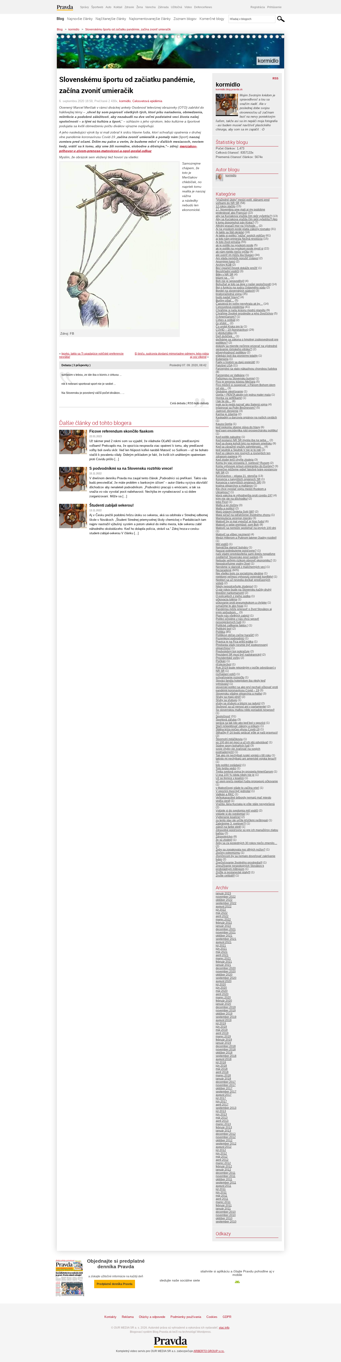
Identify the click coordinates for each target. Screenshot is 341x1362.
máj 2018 (222, 1069)
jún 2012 (221, 1153)
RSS (275, 78)
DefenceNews (203, 7)
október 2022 (224, 900)
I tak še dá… (223, 401)
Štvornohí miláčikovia (229, 739)
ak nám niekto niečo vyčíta (232, 251)
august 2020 (224, 981)
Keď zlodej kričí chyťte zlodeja (235, 459)
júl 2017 (221, 1098)
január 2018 (223, 1078)
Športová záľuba (226, 719)
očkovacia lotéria (226, 599)
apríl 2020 (222, 994)
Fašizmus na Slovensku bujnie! (235, 378)
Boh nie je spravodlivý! (230, 281)
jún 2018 (221, 1065)
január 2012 (223, 1169)
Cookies (211, 1317)
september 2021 (226, 939)
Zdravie (129, 7)
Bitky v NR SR (224, 274)
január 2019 (223, 1043)
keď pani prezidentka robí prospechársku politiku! (247, 430)
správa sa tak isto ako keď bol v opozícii (240, 723)
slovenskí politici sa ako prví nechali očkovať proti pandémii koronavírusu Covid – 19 (247, 689)
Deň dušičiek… (225, 336)
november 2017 (226, 1085)
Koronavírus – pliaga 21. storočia (236, 476)
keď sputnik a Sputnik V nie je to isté (238, 450)
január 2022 (223, 926)
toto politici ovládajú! (228, 765)
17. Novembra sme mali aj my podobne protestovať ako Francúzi (240, 211)
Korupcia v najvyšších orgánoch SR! (238, 482)
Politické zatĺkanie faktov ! (232, 625)
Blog (60, 18)
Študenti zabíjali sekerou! (111, 505)
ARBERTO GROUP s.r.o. (208, 1351)
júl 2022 (221, 909)
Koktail (118, 7)
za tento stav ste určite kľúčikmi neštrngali (242, 820)
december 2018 (226, 1046)
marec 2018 (223, 1075)
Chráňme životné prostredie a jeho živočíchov (244, 313)
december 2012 (226, 1134)
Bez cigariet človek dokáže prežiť (236, 268)
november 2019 (226, 1010)
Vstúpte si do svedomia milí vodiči (237, 810)
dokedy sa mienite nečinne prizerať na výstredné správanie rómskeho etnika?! (246, 347)
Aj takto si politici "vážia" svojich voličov (240, 235)
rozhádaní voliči (226, 674)
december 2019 (226, 1007)
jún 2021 (221, 948)
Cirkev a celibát (225, 320)
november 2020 (226, 971)
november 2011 (225, 1176)
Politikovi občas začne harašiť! (235, 635)
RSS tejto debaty (198, 403)
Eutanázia (222, 359)
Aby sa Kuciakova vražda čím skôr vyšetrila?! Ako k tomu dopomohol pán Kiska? (246, 221)
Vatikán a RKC (225, 794)
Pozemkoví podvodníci (230, 638)
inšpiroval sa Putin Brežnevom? (236, 407)
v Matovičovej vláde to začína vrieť (237, 787)
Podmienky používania (185, 1317)
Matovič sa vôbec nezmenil (233, 534)
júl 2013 (221, 1111)
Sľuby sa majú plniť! (228, 697)
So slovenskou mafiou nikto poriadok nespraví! (245, 710)
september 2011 (226, 1182)
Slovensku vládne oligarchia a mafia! (239, 693)
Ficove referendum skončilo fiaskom (121, 431)
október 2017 (224, 1088)
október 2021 (224, 935)
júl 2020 (221, 984)
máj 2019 (222, 1030)
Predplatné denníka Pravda (114, 1284)
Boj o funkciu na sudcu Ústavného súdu (241, 287)
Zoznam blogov (185, 18)
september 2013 (226, 1108)
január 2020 (223, 1004)
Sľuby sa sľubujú (226, 700)
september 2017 (226, 1091)
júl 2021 (221, 945)
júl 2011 (221, 1189)
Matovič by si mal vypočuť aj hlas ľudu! (240, 521)
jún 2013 (221, 1114)
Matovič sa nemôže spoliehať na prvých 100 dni (246, 528)
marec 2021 (223, 958)
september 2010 (226, 1221)
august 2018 (224, 1059)
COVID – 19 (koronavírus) (232, 329)
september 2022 (226, 903)
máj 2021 (222, 952)
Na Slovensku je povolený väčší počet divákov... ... (92, 393)
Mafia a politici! (225, 508)
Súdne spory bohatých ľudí (233, 745)
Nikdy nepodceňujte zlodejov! (234, 586)
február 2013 (224, 1127)
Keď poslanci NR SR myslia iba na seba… (242, 440)
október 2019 (224, 1013)
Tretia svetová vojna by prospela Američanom (244, 771)
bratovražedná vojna (229, 294)
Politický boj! (224, 628)
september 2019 (226, 1017)
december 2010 (226, 1211)
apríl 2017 (222, 1104)
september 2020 (226, 978)
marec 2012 (223, 1163)
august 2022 (224, 906)
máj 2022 (222, 913)
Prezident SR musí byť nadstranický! (238, 654)
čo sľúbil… (222, 323)
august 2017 (224, 1095)
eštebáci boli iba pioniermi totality (237, 355)
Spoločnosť (223, 716)
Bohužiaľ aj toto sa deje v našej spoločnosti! (243, 284)
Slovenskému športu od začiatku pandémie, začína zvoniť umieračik (128, 29)
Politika (220, 632)
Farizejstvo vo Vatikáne (230, 375)
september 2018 (226, 1056)
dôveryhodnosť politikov (231, 352)
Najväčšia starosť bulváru (232, 547)
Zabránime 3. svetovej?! (231, 823)
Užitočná (176, 7)
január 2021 (223, 965)
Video (188, 7)
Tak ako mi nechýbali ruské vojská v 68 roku (243, 755)
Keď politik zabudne (228, 437)
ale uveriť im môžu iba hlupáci (235, 255)
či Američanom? (226, 316)
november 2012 (226, 1137)
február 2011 (224, 1205)
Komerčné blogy (211, 18)
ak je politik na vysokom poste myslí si (239, 248)
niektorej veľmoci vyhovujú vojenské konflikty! (244, 576)
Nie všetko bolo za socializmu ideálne (239, 573)
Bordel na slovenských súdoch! (235, 290)
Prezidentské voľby (228, 658)
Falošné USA (224, 365)
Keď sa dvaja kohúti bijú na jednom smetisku (244, 443)
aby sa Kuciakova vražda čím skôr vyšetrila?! (244, 216)
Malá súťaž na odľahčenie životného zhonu (243, 515)
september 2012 (226, 1143)
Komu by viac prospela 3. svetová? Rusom (242, 463)
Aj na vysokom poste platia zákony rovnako (243, 229)
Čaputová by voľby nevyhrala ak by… (239, 303)
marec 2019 (223, 1036)
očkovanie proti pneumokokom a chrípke (241, 602)
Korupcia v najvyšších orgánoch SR (238, 479)
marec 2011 (223, 1202)
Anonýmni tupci (225, 261)
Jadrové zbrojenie (227, 411)
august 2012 (224, 1146)
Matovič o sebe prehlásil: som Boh (237, 524)
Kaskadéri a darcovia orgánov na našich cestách (246, 417)
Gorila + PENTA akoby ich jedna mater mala (243, 394)
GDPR (227, 1317)
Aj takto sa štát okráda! (230, 232)
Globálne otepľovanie (229, 391)
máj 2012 (222, 1156)
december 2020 (226, 968)
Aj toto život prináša (228, 242)
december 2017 (226, 1082)
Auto (108, 7)
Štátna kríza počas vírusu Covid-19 (238, 729)
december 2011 (225, 1172)
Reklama (128, 1317)
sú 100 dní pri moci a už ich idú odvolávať (242, 742)
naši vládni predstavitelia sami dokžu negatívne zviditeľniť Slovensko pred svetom (245, 555)
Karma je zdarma (226, 414)
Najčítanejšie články (111, 18)
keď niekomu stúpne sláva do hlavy (238, 427)
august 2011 (223, 1185)
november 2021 (226, 932)
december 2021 (226, 929)
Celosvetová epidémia (147, 101)
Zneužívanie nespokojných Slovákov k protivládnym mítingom (240, 867)
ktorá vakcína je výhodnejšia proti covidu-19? (244, 495)
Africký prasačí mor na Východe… (237, 225)
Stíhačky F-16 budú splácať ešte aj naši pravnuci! (247, 732)
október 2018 (224, 1052)
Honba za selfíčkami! (229, 398)
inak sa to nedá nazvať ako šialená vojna (241, 404)
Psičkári (221, 661)
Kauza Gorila (224, 424)
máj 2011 (221, 1195)
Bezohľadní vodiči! (227, 271)
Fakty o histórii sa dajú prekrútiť (235, 362)
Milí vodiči (222, 544)
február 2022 (224, 922)
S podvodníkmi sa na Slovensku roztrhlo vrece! (131, 468)
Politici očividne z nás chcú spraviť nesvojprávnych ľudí (237, 620)
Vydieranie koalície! (228, 817)
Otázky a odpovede (152, 1317)
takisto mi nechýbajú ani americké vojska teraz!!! (246, 758)
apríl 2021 (222, 955)
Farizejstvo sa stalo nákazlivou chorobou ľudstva (246, 368)
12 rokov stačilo (225, 206)
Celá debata (178, 403)
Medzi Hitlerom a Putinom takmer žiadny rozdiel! (246, 537)
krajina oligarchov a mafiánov (234, 485)
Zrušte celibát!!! (225, 875)
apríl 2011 (222, 1198)
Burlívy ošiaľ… (225, 300)
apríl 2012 (222, 1159)
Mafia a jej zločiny (227, 505)
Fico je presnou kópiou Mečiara (235, 381)
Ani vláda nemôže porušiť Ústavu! (237, 258)
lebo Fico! (222, 502)
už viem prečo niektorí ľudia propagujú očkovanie (247, 781)
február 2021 (224, 961)
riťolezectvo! (223, 664)
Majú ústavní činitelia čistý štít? (235, 511)
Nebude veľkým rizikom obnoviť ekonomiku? (244, 560)
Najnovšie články (80, 18)
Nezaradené (224, 570)
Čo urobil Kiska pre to (229, 326)
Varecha (150, 7)
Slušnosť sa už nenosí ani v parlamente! (241, 706)
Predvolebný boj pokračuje (233, 651)
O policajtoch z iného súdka (233, 596)
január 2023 (223, 893)
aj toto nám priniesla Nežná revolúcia (239, 238)
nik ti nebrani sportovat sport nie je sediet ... (88, 383)
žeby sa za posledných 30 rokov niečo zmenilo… (246, 843)
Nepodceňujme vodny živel (233, 563)
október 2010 (224, 1218)
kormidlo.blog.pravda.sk (229, 89)
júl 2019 (221, 1023)
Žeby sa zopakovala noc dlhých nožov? (240, 849)
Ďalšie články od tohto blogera (95, 423)
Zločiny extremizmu (228, 852)
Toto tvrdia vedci (226, 768)
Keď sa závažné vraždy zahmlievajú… (240, 446)
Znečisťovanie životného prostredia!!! (239, 862)
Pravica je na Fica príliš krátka (234, 641)
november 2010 (226, 1215)
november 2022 (226, 896)
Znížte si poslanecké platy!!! (233, 872)
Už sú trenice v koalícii (230, 778)
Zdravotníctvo (224, 836)
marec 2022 (223, 919)
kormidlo (73, 29)
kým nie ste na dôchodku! (232, 498)
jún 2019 (221, 1026)
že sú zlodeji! (224, 839)
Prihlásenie (274, 7)
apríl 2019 (222, 1033)
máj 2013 (222, 1117)
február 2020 (224, 1000)
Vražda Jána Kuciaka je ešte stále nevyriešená (245, 804)
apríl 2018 (222, 1072)
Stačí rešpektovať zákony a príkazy (238, 726)
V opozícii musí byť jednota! (233, 791)
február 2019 (224, 1039)
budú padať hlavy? (228, 297)
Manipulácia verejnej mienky (234, 518)
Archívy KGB (224, 264)
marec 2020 (223, 997)
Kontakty (110, 1317)
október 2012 (224, 1140)
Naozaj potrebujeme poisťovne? (236, 550)
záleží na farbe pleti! (228, 826)
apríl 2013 (222, 1121)
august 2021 (224, 942)
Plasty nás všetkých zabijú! (232, 615)
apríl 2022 (222, 916)
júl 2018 (221, 1062)
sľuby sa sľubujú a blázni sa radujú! (238, 703)
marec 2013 (223, 1124)
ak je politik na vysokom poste (234, 245)
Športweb (97, 7)
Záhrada (163, 7)
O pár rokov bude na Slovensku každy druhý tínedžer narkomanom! (243, 591)
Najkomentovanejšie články (149, 18)
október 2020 (224, 974)
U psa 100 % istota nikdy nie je (235, 774)
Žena (139, 7)
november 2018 (226, 1049)
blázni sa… (223, 277)
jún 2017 (221, 1101)
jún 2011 (221, 1192)
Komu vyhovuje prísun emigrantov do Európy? (245, 466)
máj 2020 (222, 991)
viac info (224, 1327)
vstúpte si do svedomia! (230, 813)
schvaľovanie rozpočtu (230, 677)
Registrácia (258, 7)
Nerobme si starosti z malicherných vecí (241, 567)
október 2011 (224, 1179)
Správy (84, 7)
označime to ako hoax (229, 606)
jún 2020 (221, 987)
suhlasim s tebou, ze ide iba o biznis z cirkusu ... (91, 374)
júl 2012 (221, 1150)
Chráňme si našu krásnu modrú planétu (241, 310)
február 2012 (224, 1166)
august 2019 (224, 1020)
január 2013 (223, 1130)
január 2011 (223, 1208)
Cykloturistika (224, 333)
